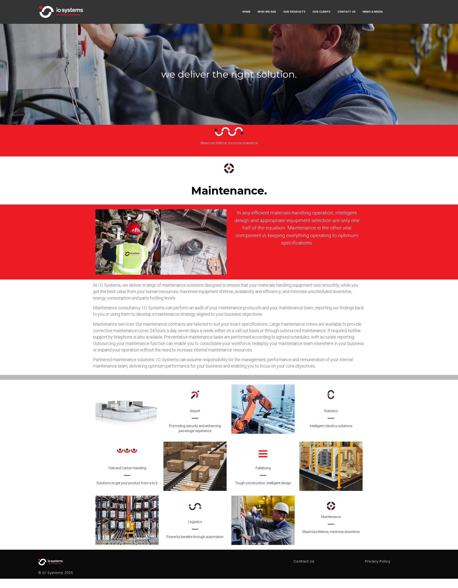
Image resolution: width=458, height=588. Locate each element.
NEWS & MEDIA (373, 11)
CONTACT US (346, 11)
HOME (246, 11)
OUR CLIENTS (321, 11)
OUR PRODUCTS (294, 11)
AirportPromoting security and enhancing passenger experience (195, 421)
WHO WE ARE (267, 11)
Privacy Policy (377, 561)
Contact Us (303, 561)
